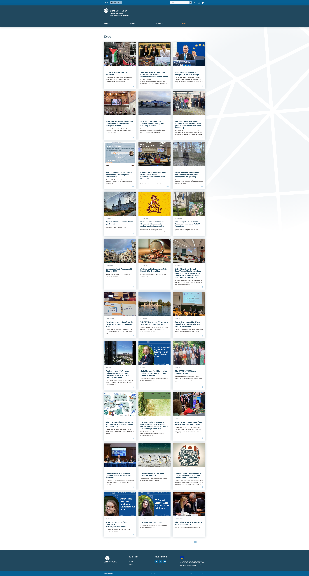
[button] (115, 23)
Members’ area (116, 2)
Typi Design (202, 573)
